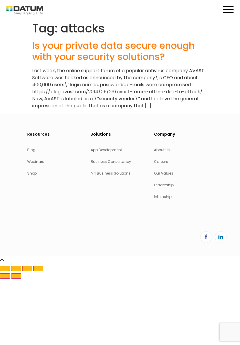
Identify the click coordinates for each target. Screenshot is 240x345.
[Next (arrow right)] (16, 276)
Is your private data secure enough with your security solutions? (113, 51)
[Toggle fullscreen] (16, 268)
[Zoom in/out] (5, 268)
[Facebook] (206, 237)
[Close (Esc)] (38, 268)
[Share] (27, 268)
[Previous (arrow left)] (5, 276)
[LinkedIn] (221, 237)
